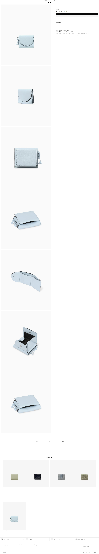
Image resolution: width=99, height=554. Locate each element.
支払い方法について (21, 544)
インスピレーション (5, 545)
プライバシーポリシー (85, 546)
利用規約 (89, 552)
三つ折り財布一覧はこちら (58, 22)
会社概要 (82, 552)
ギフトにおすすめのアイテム (13, 544)
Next (95, 490)
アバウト (4, 544)
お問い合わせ (35, 544)
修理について (20, 545)
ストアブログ (28, 545)
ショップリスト (28, 544)
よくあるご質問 (35, 545)
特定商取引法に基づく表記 (93, 552)
